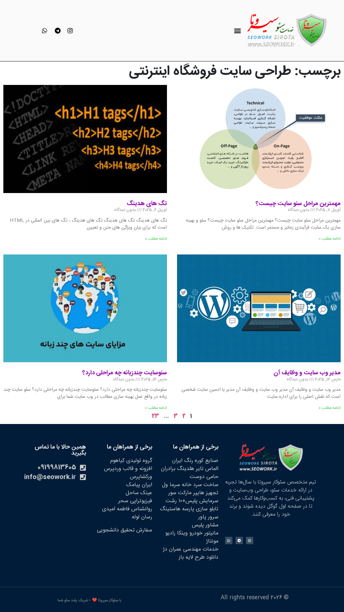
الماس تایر (207, 468)
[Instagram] (70, 31)
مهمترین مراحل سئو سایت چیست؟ (298, 204)
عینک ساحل (139, 493)
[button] (237, 30)
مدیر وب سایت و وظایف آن (307, 373)
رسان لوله (142, 517)
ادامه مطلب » (329, 238)
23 (155, 416)
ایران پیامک (139, 484)
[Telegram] (57, 31)
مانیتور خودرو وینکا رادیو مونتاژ (191, 537)
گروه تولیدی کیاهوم (131, 460)
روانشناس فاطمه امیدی (127, 509)
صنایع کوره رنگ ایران (195, 460)
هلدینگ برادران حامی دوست (189, 472)
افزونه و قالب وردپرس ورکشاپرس (128, 472)
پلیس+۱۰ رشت (182, 501)
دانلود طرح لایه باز (198, 557)
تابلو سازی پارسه (200, 509)
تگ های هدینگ (147, 204)
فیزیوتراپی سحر (135, 501)
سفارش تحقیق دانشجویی (124, 530)
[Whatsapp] (45, 31)
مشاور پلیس (205, 525)
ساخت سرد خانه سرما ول (190, 484)
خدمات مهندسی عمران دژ (190, 549)
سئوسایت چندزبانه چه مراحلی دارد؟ (124, 373)
